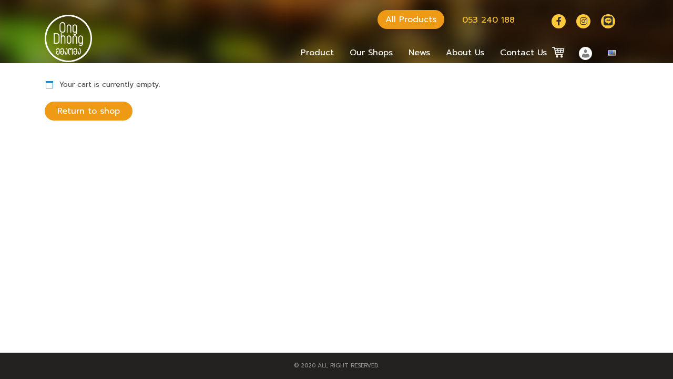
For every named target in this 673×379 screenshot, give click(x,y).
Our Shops (371, 52)
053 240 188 (488, 20)
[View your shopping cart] (554, 52)
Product (317, 52)
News (419, 52)
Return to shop (88, 111)
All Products (410, 19)
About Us (465, 52)
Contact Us (523, 52)
